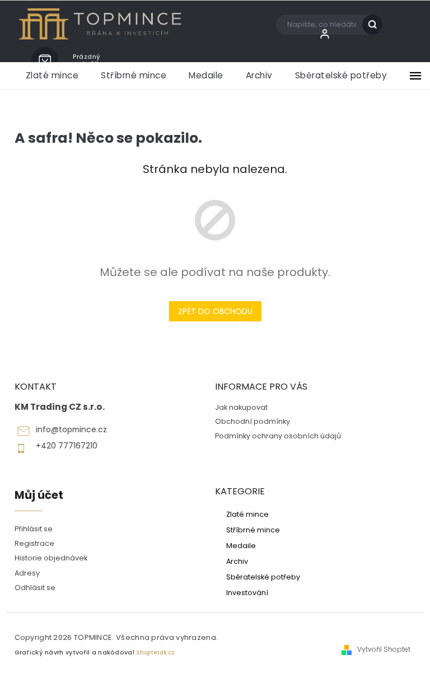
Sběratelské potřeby (263, 576)
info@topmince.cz (71, 429)
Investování (247, 592)
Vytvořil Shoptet (383, 649)
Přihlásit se (34, 529)
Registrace (34, 543)
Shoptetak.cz (155, 652)
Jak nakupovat (241, 407)
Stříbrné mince (253, 529)
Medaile (241, 545)
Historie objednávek (51, 558)
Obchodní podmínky (252, 421)
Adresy (27, 573)
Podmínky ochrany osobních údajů (278, 436)
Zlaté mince (247, 513)
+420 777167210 (66, 446)
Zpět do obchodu (215, 311)
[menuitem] (52, 75)
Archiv (237, 561)
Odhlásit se (35, 587)
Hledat (376, 24)
